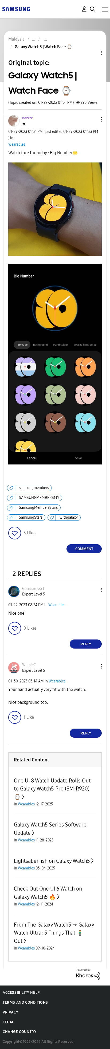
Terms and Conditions (25, 1002)
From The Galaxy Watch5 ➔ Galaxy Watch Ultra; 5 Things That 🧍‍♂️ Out (54, 932)
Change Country (19, 1032)
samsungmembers (34, 488)
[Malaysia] (16, 8)
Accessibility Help (21, 992)
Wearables (16, 144)
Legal (8, 1022)
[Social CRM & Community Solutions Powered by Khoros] (88, 974)
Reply (86, 644)
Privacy (10, 1012)
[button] (92, 119)
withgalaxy (69, 517)
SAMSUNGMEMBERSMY (39, 497)
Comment (84, 549)
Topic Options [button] (92, 53)
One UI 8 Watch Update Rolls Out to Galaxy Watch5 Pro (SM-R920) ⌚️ (52, 788)
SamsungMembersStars (38, 507)
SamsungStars (30, 517)
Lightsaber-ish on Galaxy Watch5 (52, 861)
